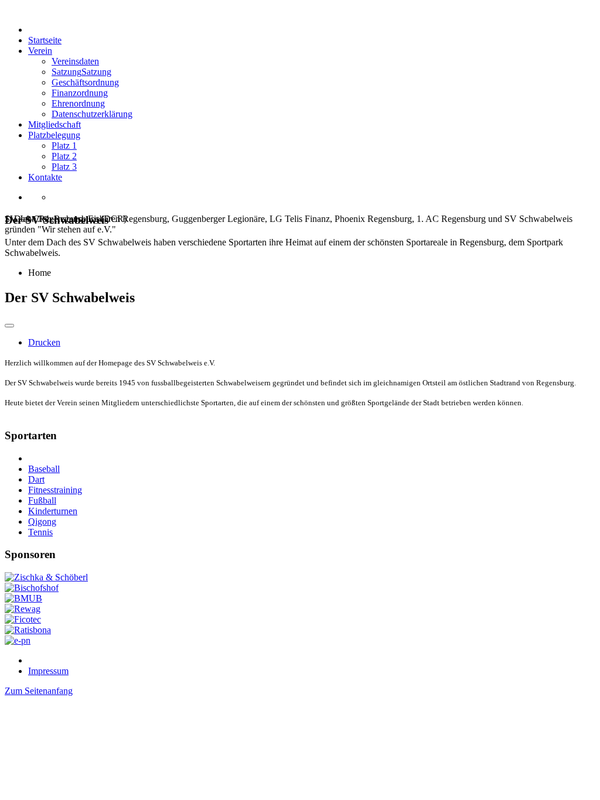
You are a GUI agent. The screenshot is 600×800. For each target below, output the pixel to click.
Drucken (44, 342)
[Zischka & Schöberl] (46, 577)
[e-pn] (17, 640)
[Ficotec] (23, 619)
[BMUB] (23, 598)
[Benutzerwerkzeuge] (9, 325)
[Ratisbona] (28, 630)
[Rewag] (22, 609)
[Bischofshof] (32, 588)
